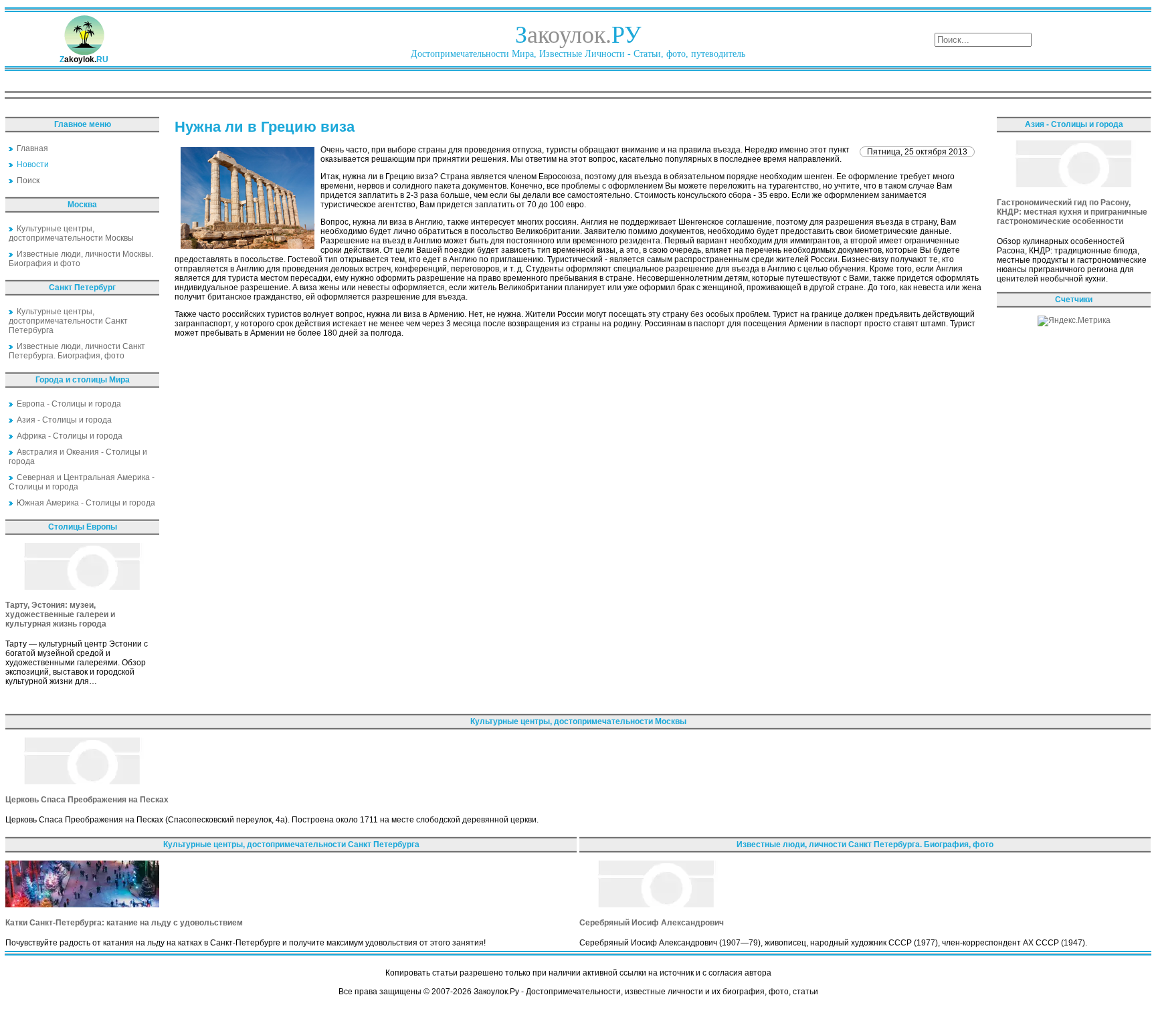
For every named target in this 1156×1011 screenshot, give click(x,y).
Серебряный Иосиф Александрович (651, 922)
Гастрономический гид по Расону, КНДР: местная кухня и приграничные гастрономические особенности (1072, 212)
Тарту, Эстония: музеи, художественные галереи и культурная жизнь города (60, 614)
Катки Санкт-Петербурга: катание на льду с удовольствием (124, 922)
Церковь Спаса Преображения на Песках (87, 799)
